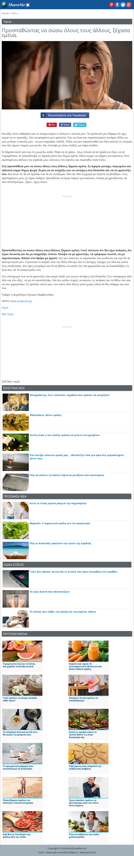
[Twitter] (80, 124)
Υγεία (13, 13)
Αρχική (5, 13)
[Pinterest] (51, 124)
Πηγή (5, 307)
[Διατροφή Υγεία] (15, 7)
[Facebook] (67, 114)
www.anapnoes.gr (21, 301)
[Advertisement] (67, 219)
